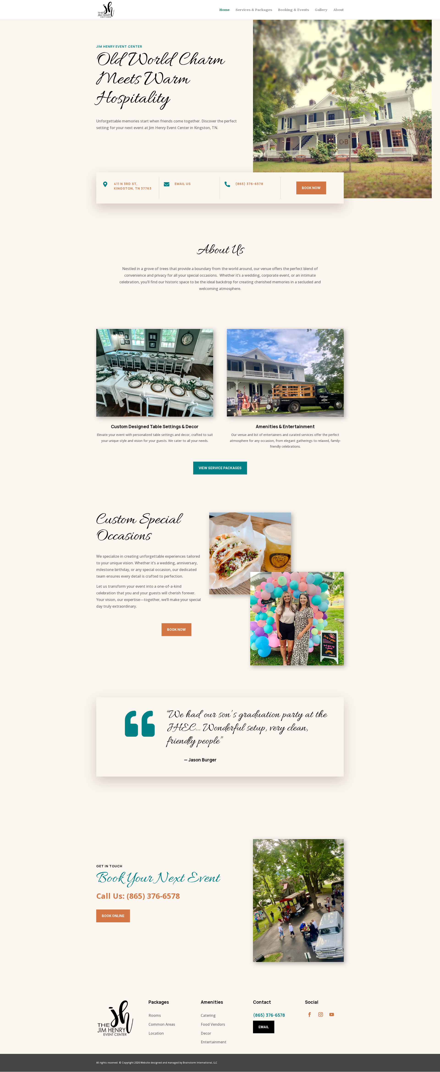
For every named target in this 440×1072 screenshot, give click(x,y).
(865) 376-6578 (249, 184)
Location (156, 1033)
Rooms (154, 1015)
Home (224, 10)
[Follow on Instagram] (320, 1014)
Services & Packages (254, 10)
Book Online (113, 916)
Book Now (311, 188)
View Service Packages (220, 468)
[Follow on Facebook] (309, 1014)
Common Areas (161, 1024)
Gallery (321, 10)
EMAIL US (183, 184)
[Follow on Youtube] (331, 1014)
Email (263, 1027)
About (338, 10)
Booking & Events (293, 10)
